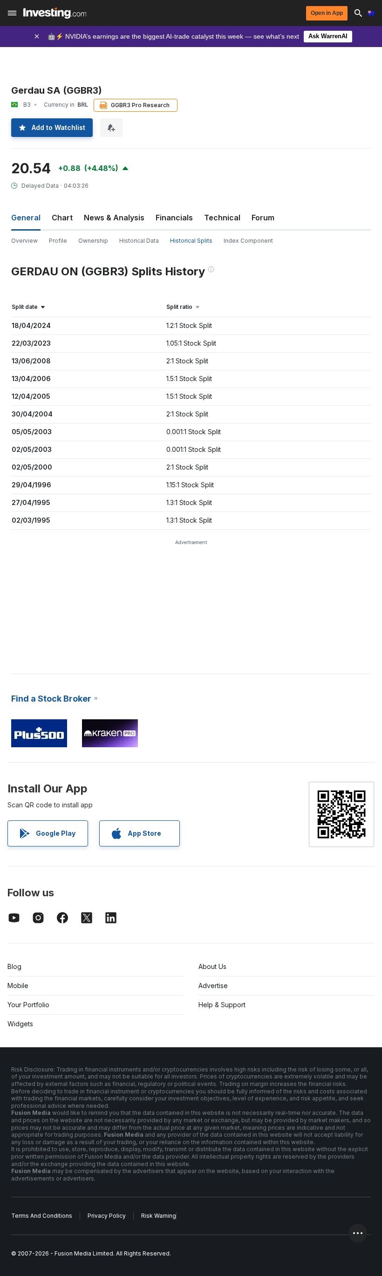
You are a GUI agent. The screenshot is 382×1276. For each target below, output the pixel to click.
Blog (14, 966)
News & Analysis (114, 217)
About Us (212, 966)
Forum (263, 217)
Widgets (20, 1024)
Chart (62, 217)
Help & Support (222, 1005)
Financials (174, 217)
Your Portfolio (28, 1005)
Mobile (17, 985)
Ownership (93, 240)
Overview (24, 240)
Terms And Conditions (41, 1215)
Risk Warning (158, 1215)
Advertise (213, 985)
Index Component (248, 240)
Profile (58, 240)
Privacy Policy (107, 1215)
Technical (222, 217)
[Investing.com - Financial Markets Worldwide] (54, 13)
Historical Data (139, 240)
